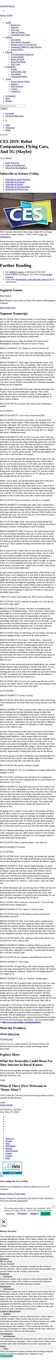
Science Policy (17, 49)
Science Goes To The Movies (23, 44)
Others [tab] (3, 1346)
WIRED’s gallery (16, 272)
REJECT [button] (34, 1214)
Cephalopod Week (19, 76)
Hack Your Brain (18, 62)
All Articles (16, 40)
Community (10, 67)
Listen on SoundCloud (15, 165)
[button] (7, 6)
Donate (8, 101)
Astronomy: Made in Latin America (26, 47)
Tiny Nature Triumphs (20, 42)
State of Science (18, 32)
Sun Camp (15, 64)
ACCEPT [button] (45, 1214)
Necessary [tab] (4, 1259)
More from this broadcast (16, 168)
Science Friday (6, 15)
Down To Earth (17, 59)
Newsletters (16, 74)
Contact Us (16, 91)
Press (7, 1158)
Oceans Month (17, 57)
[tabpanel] (28, 1269)
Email (7, 130)
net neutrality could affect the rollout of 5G (33, 279)
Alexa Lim (13, 1034)
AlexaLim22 (6, 1039)
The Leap (15, 30)
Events (14, 69)
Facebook (9, 113)
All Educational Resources (22, 54)
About (8, 79)
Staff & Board (17, 86)
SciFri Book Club (18, 71)
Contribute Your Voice (20, 35)
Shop (7, 98)
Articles (8, 37)
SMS (7, 125)
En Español (10, 96)
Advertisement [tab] (6, 1333)
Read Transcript (12, 163)
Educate (8, 52)
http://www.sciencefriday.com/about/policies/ (21, 1022)
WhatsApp (10, 127)
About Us (9, 1138)
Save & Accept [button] (6, 1356)
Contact (8, 1156)
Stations (14, 84)
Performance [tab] (5, 1286)
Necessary (7, 1261)
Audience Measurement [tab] (10, 1311)
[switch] (1, 1276)
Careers (14, 89)
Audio (8, 22)
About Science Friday (20, 81)
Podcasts (14, 27)
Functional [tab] (4, 1274)
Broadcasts (15, 25)
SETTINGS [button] (22, 1214)
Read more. (10, 1214)
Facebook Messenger (14, 116)
